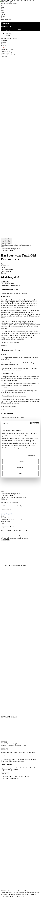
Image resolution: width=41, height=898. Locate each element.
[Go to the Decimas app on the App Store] (20, 710)
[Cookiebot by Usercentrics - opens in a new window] (30, 423)
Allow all (20, 462)
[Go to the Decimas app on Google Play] (20, 698)
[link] (20, 552)
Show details (30, 455)
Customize (19, 467)
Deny (20, 473)
